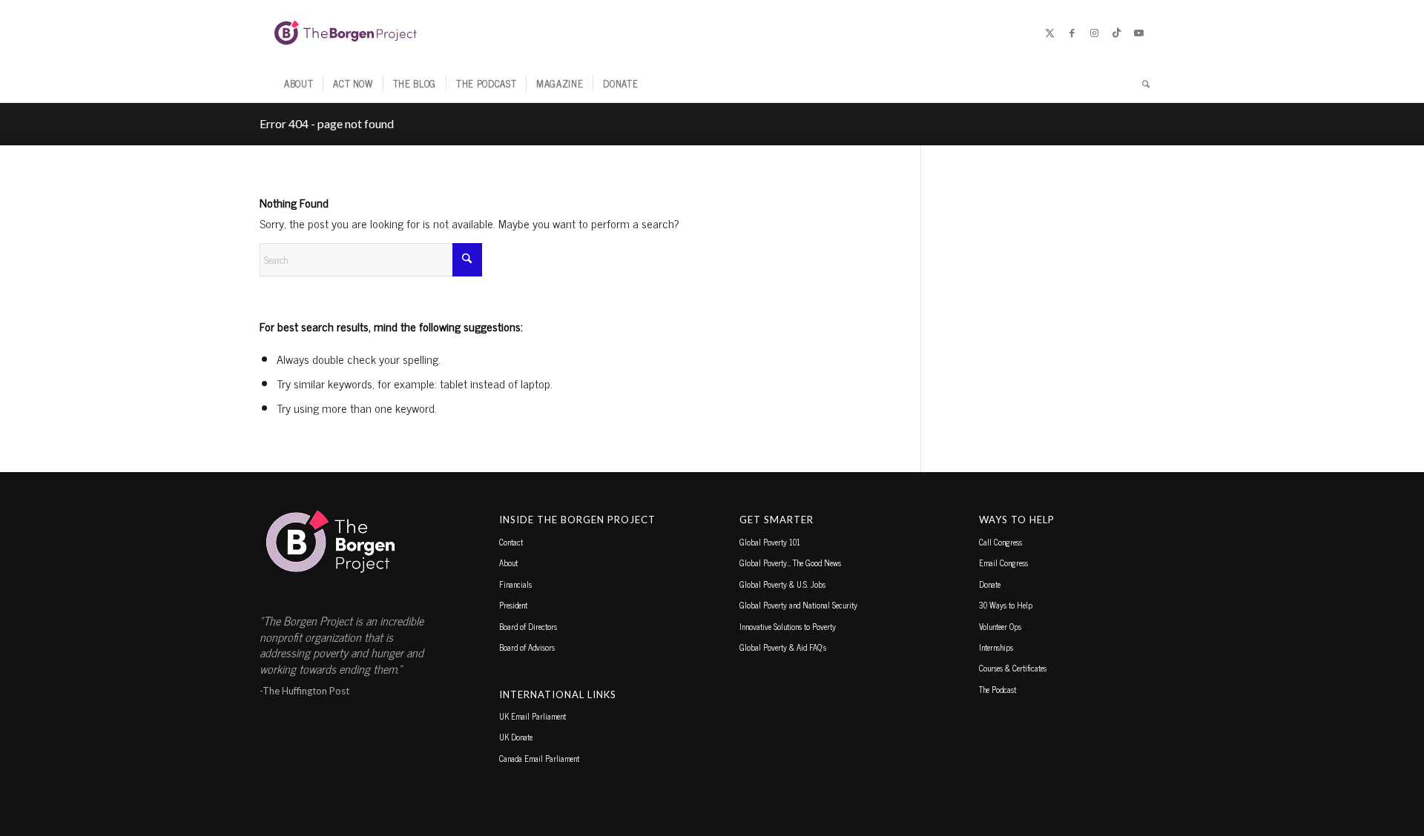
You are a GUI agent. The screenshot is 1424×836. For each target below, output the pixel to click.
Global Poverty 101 (769, 541)
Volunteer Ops (1000, 626)
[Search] (1141, 83)
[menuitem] (298, 83)
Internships (996, 647)
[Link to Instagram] (1094, 32)
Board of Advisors (527, 647)
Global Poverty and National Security (798, 604)
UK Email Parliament (532, 716)
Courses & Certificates (1012, 667)
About (508, 562)
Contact (511, 541)
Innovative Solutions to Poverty (787, 626)
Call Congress (1000, 541)
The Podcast (997, 689)
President (513, 604)
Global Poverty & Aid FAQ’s (782, 647)
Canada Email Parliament (539, 758)
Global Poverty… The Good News (790, 562)
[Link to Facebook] (1072, 32)
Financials (515, 584)
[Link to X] (1049, 32)
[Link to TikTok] (1116, 32)
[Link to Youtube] (1138, 32)
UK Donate (516, 736)
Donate (990, 584)
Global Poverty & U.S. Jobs (782, 584)
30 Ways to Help (1005, 604)
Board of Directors (528, 626)
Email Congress (1003, 562)
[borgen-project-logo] (345, 32)
